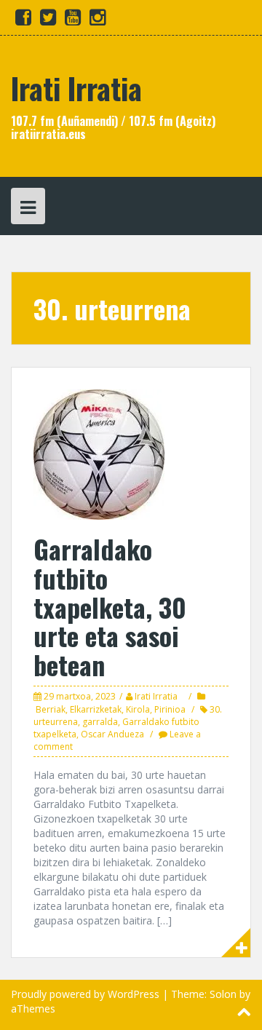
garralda (100, 722)
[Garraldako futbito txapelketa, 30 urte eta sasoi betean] (98, 454)
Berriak (51, 709)
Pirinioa (170, 709)
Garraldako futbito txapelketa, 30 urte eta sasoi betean (109, 606)
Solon (223, 994)
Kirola (138, 709)
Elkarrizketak (96, 709)
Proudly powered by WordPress (85, 994)
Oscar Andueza (112, 734)
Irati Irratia (76, 88)
